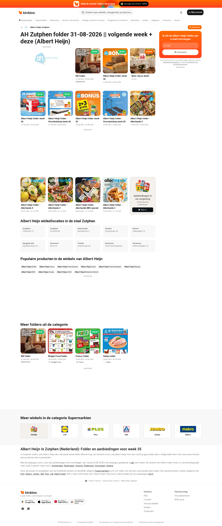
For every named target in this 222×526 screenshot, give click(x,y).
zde (132, 462)
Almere (109, 465)
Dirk (22, 473)
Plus (47, 473)
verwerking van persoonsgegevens (185, 63)
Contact (147, 499)
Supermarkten (41, 20)
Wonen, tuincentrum (70, 20)
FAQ (146, 495)
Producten (167, 20)
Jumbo (36, 473)
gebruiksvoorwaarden (171, 62)
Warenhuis (135, 20)
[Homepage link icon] (86, 481)
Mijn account (196, 12)
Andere (145, 20)
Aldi (42, 473)
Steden (177, 20)
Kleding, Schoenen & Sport (93, 20)
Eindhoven (89, 465)
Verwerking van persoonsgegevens (151, 522)
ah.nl (151, 473)
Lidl (51, 473)
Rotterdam (69, 465)
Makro (29, 473)
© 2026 (64, 522)
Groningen (100, 465)
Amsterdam (57, 465)
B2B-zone (179, 499)
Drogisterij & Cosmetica (118, 20)
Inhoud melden (151, 503)
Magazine (155, 20)
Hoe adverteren (182, 495)
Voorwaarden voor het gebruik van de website (116, 522)
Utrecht (79, 465)
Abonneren (196, 27)
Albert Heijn (60, 473)
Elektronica (54, 20)
